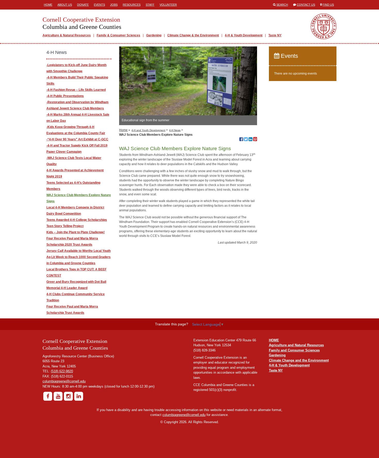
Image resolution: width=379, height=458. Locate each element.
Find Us (328, 4)
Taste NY (275, 35)
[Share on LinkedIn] (250, 140)
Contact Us (306, 4)
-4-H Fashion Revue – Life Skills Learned (76, 90)
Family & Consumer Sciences (118, 35)
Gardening (153, 35)
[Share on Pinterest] (255, 140)
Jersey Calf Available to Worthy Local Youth (78, 251)
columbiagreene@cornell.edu (64, 381)
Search (282, 4)
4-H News (174, 130)
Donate (83, 4)
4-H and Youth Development (148, 130)
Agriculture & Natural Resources (67, 35)
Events (99, 4)
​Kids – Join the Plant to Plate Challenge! (75, 232)
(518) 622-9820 (62, 371)
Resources (132, 4)
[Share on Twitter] (246, 140)
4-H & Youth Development (243, 35)
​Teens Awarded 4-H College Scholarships (76, 220)
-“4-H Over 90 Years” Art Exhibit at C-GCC (77, 139)
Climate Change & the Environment (193, 35)
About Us (64, 4)
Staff (150, 4)
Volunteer (168, 4)
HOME (274, 340)
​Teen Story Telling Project (65, 226)
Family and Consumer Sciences (294, 350)
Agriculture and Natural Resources (296, 345)
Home (48, 4)
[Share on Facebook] (241, 140)
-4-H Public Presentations (65, 96)
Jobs (114, 4)
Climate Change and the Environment (299, 360)
